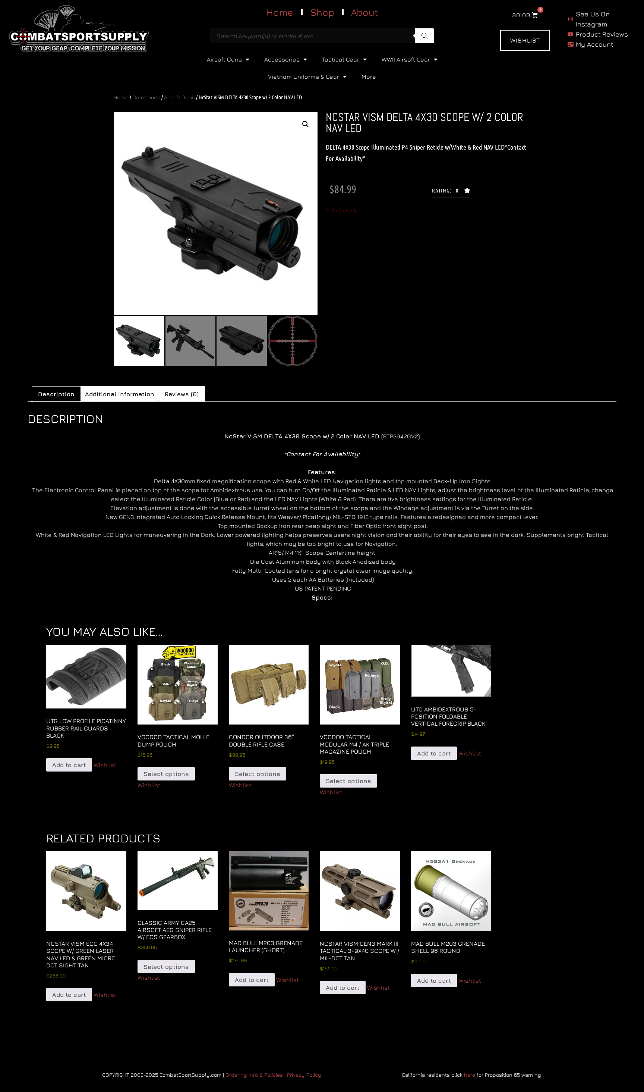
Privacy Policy (304, 1074)
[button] (305, 124)
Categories (146, 97)
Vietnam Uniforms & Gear (303, 76)
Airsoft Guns (224, 59)
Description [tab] (56, 394)
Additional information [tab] (119, 394)
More (369, 76)
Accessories (282, 59)
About (364, 12)
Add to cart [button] (69, 764)
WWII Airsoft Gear (406, 59)
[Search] (424, 35)
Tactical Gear (340, 59)
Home (279, 12)
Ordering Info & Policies (254, 1074)
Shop (322, 12)
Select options (166, 773)
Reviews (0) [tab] (182, 394)
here (469, 1074)
